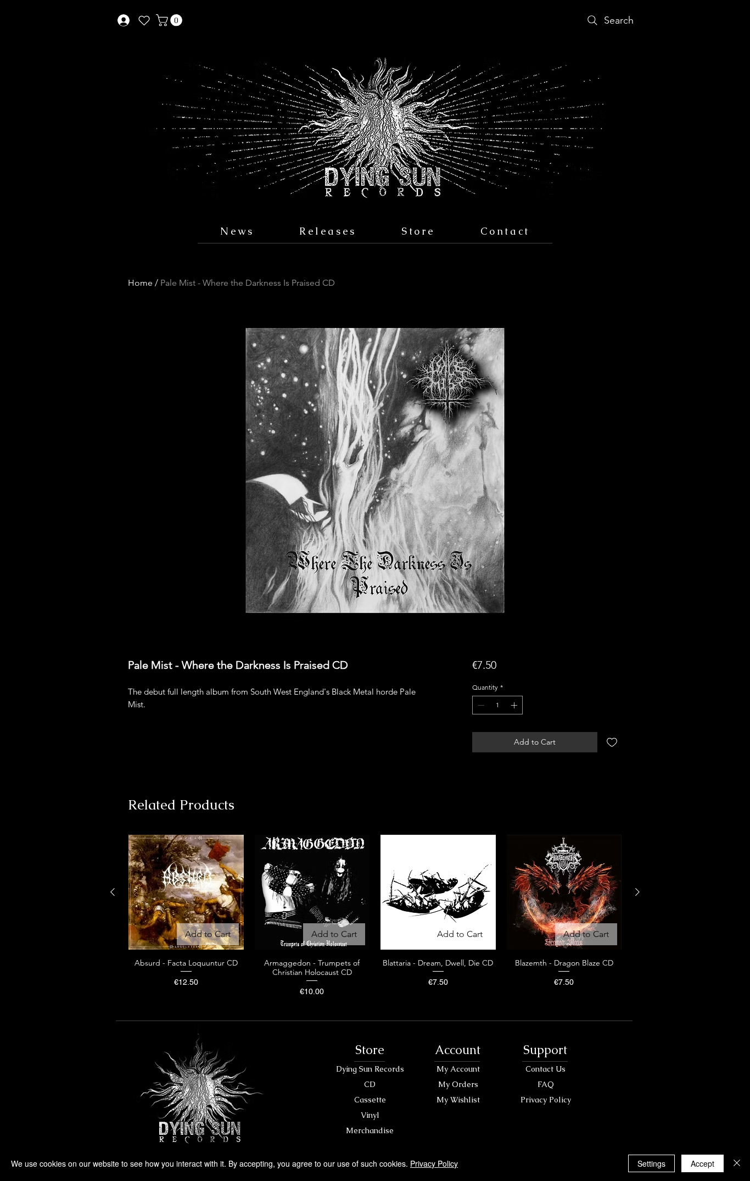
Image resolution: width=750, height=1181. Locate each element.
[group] (375, 920)
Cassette (370, 1100)
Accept (702, 1163)
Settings (651, 1163)
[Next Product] (637, 892)
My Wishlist (458, 1100)
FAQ (546, 1084)
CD (370, 1084)
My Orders (458, 1084)
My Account (458, 1069)
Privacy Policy (545, 1100)
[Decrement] (480, 705)
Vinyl (370, 1115)
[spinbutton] (497, 705)
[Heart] (144, 20)
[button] (170, 20)
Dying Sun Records (370, 1069)
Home (140, 283)
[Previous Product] (112, 892)
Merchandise (370, 1130)
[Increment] (515, 705)
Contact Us (545, 1069)
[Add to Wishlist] (612, 742)
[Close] (736, 1163)
